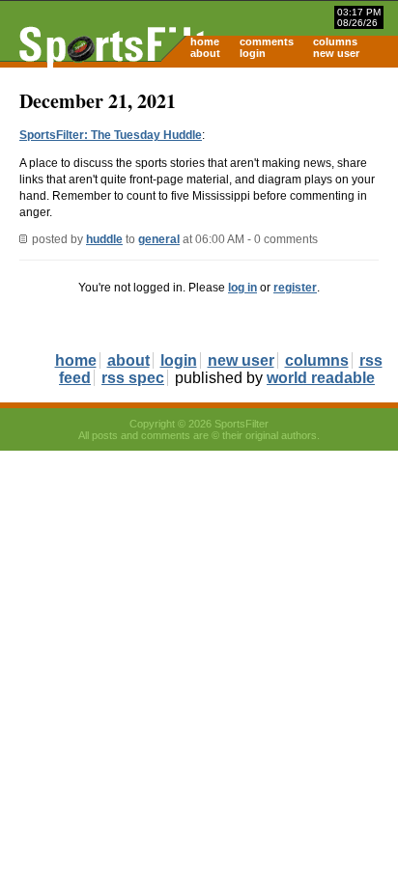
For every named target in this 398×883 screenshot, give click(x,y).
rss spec (132, 378)
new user (336, 53)
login (253, 53)
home (204, 41)
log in (242, 287)
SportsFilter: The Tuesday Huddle (110, 135)
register (295, 287)
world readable (321, 378)
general (159, 239)
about (205, 53)
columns (335, 41)
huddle (104, 239)
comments (267, 41)
